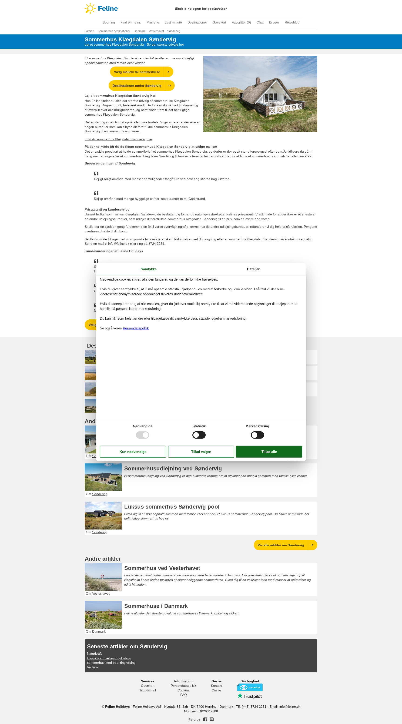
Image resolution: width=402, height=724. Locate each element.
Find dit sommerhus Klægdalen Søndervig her (118, 139)
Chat (260, 22)
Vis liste (92, 667)
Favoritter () (241, 22)
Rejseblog (292, 22)
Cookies (183, 690)
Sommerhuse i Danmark (156, 606)
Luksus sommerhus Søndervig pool (172, 506)
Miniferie (153, 22)
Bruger (274, 22)
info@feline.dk (289, 706)
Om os (216, 690)
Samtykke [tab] (149, 269)
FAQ (183, 695)
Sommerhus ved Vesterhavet (162, 568)
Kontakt (216, 685)
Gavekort (219, 22)
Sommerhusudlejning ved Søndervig (173, 468)
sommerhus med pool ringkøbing (111, 662)
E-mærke (250, 687)
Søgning (109, 22)
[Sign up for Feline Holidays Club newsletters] (212, 719)
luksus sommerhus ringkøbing (109, 658)
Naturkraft (94, 653)
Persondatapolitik (183, 685)
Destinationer (197, 22)
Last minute (173, 22)
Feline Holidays (201, 8)
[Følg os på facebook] (205, 719)
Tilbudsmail (147, 690)
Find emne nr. (131, 22)
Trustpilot (250, 696)
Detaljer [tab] (253, 269)
